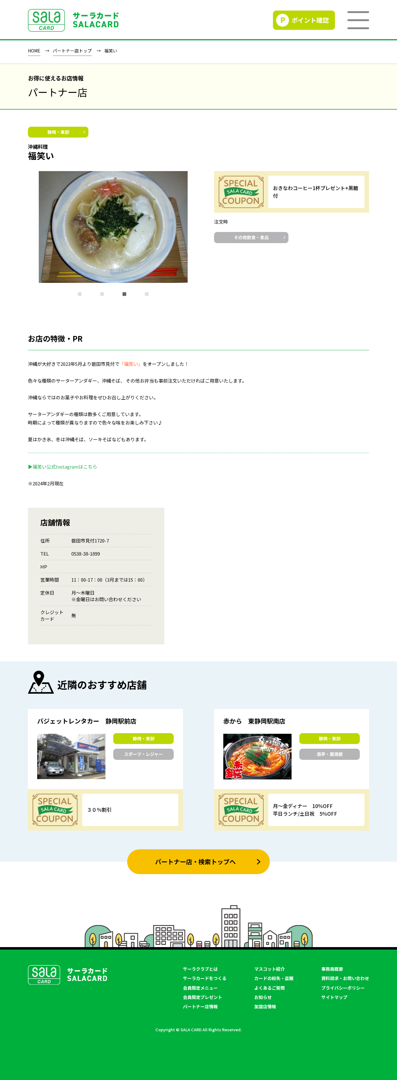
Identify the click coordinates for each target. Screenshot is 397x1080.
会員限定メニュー (200, 988)
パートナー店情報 (200, 1006)
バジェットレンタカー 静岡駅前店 (86, 721)
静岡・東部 (58, 132)
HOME (34, 51)
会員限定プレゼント (202, 997)
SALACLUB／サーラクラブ (73, 20)
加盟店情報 (265, 1006)
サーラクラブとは (200, 969)
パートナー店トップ (72, 51)
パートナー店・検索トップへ (195, 861)
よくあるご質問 (269, 988)
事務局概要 (332, 969)
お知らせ (263, 997)
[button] (80, 294)
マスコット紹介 (269, 969)
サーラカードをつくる (204, 978)
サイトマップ (334, 997)
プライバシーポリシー (343, 988)
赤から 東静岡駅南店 (254, 721)
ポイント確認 (310, 20)
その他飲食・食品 (251, 237)
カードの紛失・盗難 (273, 978)
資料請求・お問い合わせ (345, 978)
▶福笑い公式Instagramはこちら (62, 466)
